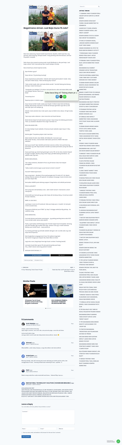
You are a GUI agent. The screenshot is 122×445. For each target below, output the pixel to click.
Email (42, 428)
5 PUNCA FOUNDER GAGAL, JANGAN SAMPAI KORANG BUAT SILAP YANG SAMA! (89, 43)
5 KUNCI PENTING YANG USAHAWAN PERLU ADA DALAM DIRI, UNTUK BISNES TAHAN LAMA (89, 275)
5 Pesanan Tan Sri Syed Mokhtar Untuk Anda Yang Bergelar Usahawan (33, 301)
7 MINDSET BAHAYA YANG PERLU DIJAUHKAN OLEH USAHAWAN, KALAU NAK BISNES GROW (89, 297)
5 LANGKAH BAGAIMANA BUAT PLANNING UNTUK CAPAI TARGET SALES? (89, 212)
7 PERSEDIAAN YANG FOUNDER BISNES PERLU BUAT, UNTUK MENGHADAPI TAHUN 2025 (88, 55)
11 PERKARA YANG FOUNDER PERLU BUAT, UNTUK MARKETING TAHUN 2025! (89, 63)
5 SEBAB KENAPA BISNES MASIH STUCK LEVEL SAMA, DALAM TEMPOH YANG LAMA (88, 128)
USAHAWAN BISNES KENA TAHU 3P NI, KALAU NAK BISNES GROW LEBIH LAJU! (89, 282)
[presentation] (35, 290)
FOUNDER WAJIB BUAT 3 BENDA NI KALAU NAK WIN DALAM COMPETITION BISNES (89, 232)
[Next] (71, 295)
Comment (25, 411)
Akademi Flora (38, 260)
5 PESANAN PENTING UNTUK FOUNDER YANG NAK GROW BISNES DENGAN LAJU (87, 111)
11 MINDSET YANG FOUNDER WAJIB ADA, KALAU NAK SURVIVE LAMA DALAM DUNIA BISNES (89, 156)
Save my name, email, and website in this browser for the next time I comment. (42, 432)
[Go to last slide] (25, 295)
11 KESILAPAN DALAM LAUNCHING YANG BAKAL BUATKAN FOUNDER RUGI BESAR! (89, 185)
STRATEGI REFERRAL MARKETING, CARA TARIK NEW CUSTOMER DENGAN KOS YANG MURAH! (89, 77)
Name (24, 428)
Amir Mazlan (30, 324)
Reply (72, 323)
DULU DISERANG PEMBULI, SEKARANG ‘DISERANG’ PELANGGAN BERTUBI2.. (59, 301)
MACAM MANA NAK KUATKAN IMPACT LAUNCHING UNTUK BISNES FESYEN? (88, 339)
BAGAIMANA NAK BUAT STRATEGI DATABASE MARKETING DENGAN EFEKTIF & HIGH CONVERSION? (89, 104)
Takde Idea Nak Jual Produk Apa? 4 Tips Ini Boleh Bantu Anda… (63, 269)
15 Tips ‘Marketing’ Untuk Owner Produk (32, 268)
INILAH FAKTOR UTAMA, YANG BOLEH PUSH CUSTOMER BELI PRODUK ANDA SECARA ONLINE (88, 289)
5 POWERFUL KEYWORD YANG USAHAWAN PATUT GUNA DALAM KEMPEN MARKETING (89, 255)
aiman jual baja (28, 260)
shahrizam (30, 356)
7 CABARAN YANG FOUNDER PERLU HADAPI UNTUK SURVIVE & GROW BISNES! (89, 16)
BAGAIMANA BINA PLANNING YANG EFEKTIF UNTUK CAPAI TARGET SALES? (88, 317)
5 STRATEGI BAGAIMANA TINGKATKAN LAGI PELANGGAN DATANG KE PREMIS (88, 331)
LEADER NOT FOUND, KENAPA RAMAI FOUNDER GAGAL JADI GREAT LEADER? (88, 30)
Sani (27, 370)
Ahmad (28, 343)
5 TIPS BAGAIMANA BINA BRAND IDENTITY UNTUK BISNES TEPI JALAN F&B (89, 324)
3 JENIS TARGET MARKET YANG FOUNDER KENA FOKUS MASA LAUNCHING (88, 173)
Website (61, 428)
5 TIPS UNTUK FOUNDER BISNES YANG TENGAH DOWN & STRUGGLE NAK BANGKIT (88, 262)
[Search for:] (89, 6)
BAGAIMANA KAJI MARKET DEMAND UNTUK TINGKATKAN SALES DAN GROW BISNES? (88, 70)
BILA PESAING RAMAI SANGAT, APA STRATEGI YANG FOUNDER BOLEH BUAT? (89, 353)
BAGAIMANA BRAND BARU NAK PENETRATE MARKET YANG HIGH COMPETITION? (88, 346)
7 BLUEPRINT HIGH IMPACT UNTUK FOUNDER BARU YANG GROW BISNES (89, 225)
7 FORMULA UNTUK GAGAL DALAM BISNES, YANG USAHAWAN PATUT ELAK (89, 304)
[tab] (45, 308)
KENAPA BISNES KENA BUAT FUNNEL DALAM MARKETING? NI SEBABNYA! (88, 23)
